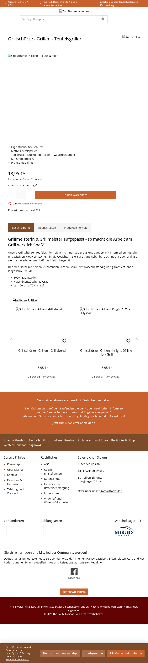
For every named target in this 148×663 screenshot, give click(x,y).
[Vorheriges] (11, 340)
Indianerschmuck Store (93, 440)
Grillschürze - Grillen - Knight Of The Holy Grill (106, 353)
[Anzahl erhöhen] (30, 195)
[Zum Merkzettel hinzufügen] (64, 341)
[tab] (21, 227)
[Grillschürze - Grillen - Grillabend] (42, 326)
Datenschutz (52, 479)
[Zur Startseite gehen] (74, 11)
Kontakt (12, 475)
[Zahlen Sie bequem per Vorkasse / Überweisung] (43, 531)
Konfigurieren (94, 653)
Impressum (51, 493)
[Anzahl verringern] (12, 195)
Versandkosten (71, 606)
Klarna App (14, 464)
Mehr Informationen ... (17, 659)
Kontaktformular (111, 491)
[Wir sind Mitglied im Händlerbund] (125, 530)
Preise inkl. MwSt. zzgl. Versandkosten (27, 178)
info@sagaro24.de (89, 481)
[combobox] (59, 19)
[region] (74, 95)
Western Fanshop (15, 445)
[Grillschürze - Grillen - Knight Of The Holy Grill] (106, 326)
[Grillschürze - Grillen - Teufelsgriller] (74, 95)
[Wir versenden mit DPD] (6, 531)
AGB (47, 464)
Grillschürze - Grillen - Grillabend (42, 351)
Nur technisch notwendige (60, 653)
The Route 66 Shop (123, 440)
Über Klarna (15, 469)
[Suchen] (103, 19)
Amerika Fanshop (15, 440)
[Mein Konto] (132, 19)
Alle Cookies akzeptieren (126, 653)
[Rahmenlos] (131, 40)
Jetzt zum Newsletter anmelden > (74, 423)
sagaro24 (35, 445)
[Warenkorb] (141, 19)
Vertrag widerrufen (74, 592)
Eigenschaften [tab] (47, 227)
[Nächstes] (137, 340)
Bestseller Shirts (39, 440)
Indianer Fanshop (64, 440)
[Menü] (8, 19)
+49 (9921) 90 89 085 (91, 471)
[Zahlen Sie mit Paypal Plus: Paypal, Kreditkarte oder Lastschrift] (45, 531)
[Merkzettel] (121, 19)
